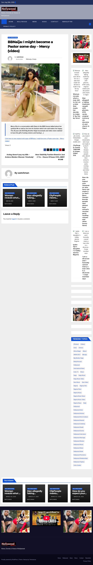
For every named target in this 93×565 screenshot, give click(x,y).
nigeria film (83, 385)
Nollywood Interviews (80, 434)
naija (75, 375)
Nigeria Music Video (79, 399)
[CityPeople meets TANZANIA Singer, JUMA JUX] (76, 138)
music (82, 372)
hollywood (77, 365)
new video (85, 382)
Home (11, 21)
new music (77, 382)
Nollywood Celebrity (79, 423)
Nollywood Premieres (80, 455)
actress (81, 347)
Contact (54, 21)
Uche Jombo (77, 465)
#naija (34, 59)
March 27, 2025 (34, 496)
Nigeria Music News (79, 396)
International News (79, 368)
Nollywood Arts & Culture (81, 417)
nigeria (76, 385)
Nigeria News (77, 403)
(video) (83, 344)
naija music (82, 375)
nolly (84, 403)
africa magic (77, 351)
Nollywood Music (78, 444)
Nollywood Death (78, 427)
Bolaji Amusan (78, 361)
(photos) (76, 344)
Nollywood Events (79, 430)
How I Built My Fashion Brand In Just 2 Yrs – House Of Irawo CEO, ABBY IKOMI (50, 157)
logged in (15, 219)
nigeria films (77, 389)
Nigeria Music (77, 392)
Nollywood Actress (79, 413)
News (34, 21)
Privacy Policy (9, 26)
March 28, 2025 (11, 496)
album (84, 351)
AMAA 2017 (77, 354)
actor (75, 347)
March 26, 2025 (79, 496)
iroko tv (76, 372)
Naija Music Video (79, 379)
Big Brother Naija (78, 358)
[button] (86, 24)
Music (44, 21)
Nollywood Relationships (81, 458)
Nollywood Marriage (79, 437)
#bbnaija (29, 59)
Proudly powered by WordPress (9, 559)
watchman (20, 57)
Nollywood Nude (78, 451)
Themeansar (32, 559)
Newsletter (67, 21)
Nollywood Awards (79, 420)
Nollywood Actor (78, 410)
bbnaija (84, 354)
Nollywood (22, 21)
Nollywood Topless (79, 462)
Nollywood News (12, 37)
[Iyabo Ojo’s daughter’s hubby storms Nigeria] (76, 236)
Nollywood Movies (79, 441)
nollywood (77, 406)
